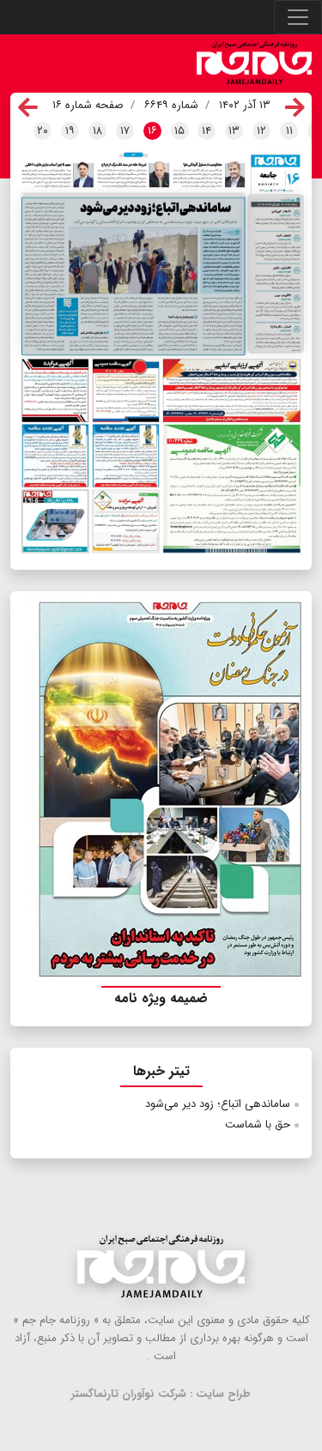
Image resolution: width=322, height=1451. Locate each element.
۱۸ (97, 131)
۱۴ (206, 131)
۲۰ (42, 131)
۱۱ (289, 131)
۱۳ (234, 131)
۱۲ (261, 131)
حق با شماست (257, 1124)
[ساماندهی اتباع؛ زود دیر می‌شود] (133, 275)
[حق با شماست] (275, 274)
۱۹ (70, 131)
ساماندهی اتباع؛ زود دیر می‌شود (217, 1104)
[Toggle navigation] (298, 17)
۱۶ (152, 131)
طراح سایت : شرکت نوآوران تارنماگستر (161, 1394)
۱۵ (179, 131)
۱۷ (125, 131)
